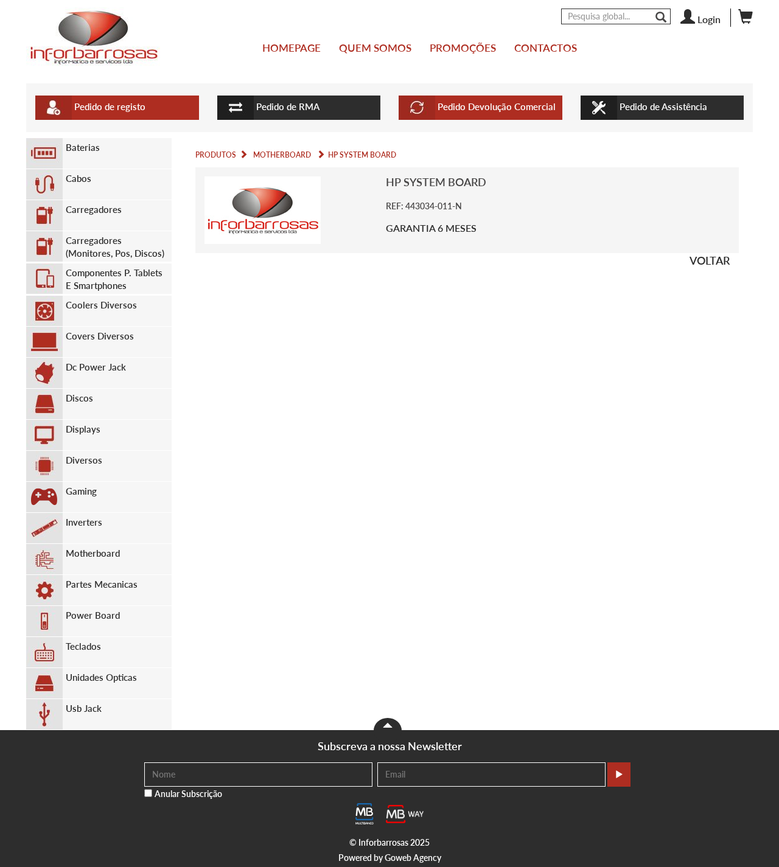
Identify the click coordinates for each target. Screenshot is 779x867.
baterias (83, 147)
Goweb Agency (413, 857)
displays (83, 428)
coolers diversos (101, 304)
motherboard (93, 553)
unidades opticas (101, 677)
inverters (84, 522)
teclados (83, 646)
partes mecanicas (102, 584)
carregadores (94, 209)
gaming (81, 491)
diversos (84, 459)
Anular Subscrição (188, 794)
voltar (710, 260)
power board (93, 615)
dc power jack (96, 366)
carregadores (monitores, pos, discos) (115, 247)
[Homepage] (93, 37)
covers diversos (100, 335)
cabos (78, 178)
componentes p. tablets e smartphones (114, 279)
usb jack (84, 708)
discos (79, 397)
